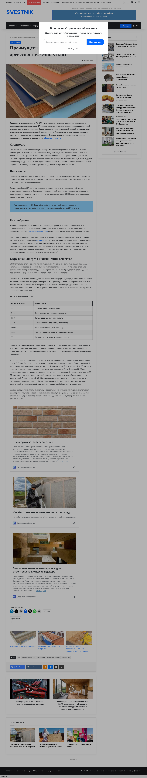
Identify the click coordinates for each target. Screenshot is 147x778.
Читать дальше (73, 49)
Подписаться (95, 42)
